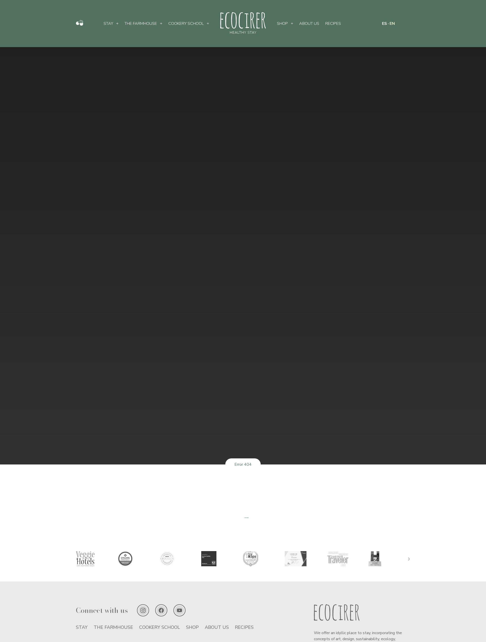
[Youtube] (179, 610)
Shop (282, 23)
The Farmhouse (141, 23)
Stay (108, 23)
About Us (309, 23)
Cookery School (186, 23)
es (384, 23)
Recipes (333, 23)
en (392, 23)
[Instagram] (143, 610)
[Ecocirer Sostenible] (79, 24)
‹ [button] (77, 558)
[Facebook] (161, 610)
